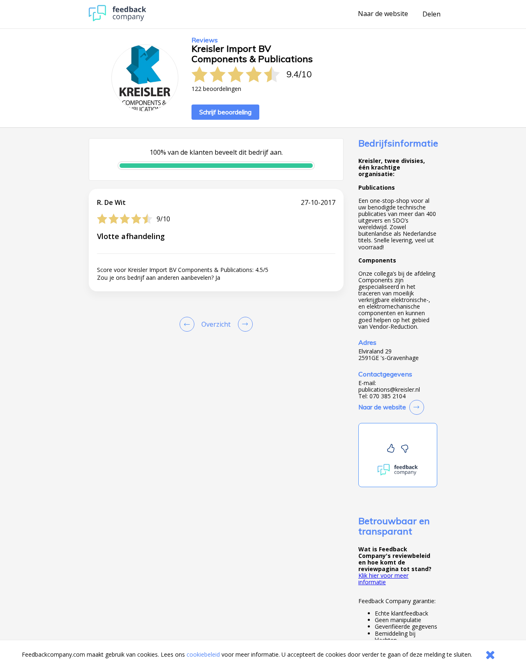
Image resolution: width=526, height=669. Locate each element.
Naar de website (383, 14)
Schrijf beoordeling (225, 112)
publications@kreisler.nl (389, 389)
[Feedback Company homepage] (117, 19)
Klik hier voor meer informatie (383, 578)
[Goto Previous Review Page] (189, 324)
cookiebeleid (203, 654)
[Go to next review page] (244, 324)
